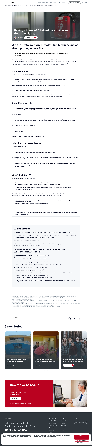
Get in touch (63, 2)
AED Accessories (24, 5)
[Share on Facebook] (78, 318)
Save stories (50, 5)
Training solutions (32, 5)
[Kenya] (10, 2)
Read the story (10, 365)
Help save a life (8, 5)
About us (39, 2)
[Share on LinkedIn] (71, 318)
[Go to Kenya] (8, 418)
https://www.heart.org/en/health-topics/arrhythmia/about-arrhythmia (60, 296)
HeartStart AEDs (15, 5)
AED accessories (52, 423)
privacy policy (36, 435)
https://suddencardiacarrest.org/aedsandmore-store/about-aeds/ (46, 306)
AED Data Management (54, 427)
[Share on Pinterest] (75, 318)
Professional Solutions (74, 2)
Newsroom (54, 2)
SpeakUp (63, 427)
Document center (45, 2)
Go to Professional (79, 422)
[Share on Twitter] (68, 318)
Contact (55, 5)
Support (50, 2)
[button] (84, 2)
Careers (58, 2)
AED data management (42, 5)
